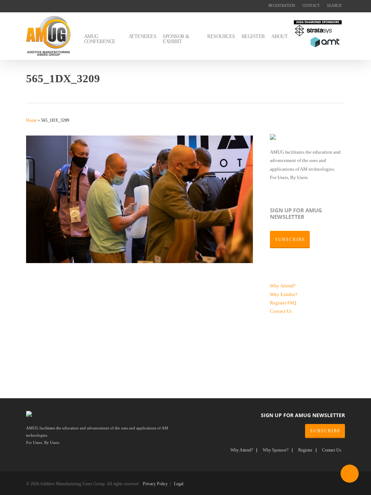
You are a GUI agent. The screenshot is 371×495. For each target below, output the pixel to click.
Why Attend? (283, 285)
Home (31, 120)
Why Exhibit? (283, 294)
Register (278, 302)
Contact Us (281, 311)
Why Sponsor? (275, 450)
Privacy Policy (155, 483)
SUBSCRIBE (325, 430)
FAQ (291, 302)
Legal (178, 483)
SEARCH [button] (334, 5)
